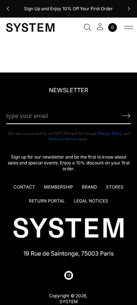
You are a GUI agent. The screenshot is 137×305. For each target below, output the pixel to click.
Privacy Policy (110, 133)
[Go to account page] (100, 29)
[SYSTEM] (30, 27)
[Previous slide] (8, 9)
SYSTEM (69, 301)
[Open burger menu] (128, 27)
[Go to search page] (88, 27)
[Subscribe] (126, 115)
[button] (88, 27)
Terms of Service (63, 139)
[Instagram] (69, 275)
